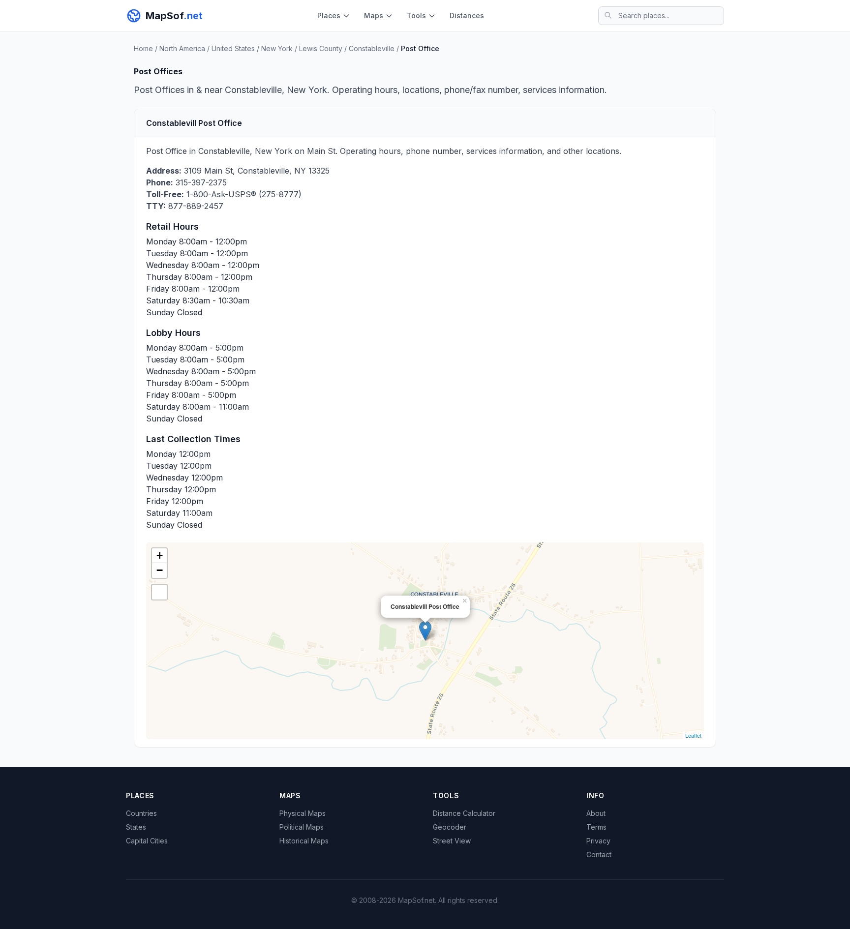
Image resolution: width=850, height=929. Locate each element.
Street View (452, 841)
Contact (598, 854)
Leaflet (693, 735)
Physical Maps (302, 813)
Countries (141, 813)
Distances (467, 15)
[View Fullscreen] (159, 592)
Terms (596, 827)
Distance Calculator (464, 813)
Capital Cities (147, 841)
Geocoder (449, 827)
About (596, 813)
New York (277, 48)
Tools (416, 15)
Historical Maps (304, 841)
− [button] (159, 570)
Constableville (372, 48)
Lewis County (320, 48)
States (136, 827)
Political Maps (301, 827)
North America (182, 48)
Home (143, 48)
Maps (373, 15)
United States (233, 48)
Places (328, 15)
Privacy (598, 841)
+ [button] (159, 555)
